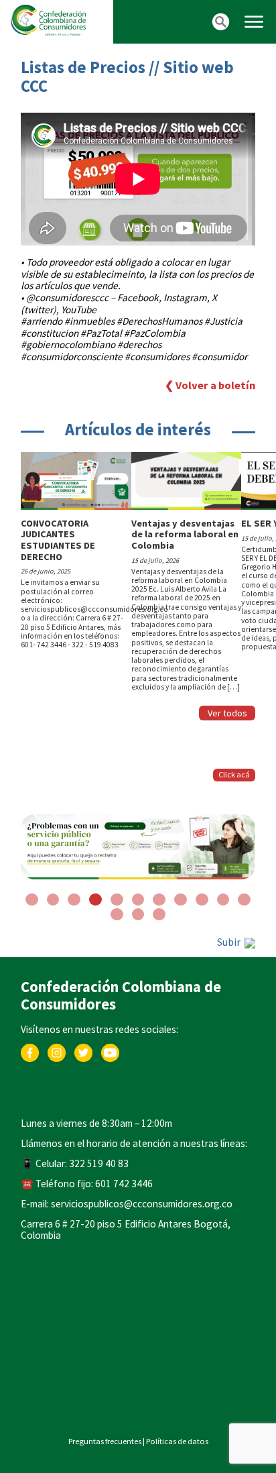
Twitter (83, 1050)
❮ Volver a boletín (210, 385)
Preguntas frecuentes (104, 1441)
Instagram (57, 1050)
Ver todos (227, 713)
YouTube (110, 1050)
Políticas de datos (177, 1441)
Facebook (30, 1050)
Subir (230, 942)
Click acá (234, 774)
